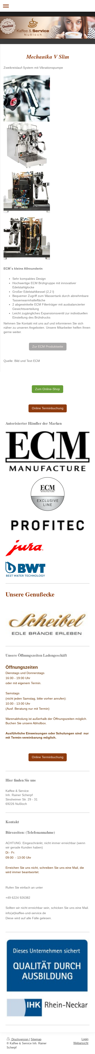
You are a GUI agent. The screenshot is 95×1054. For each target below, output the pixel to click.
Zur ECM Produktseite (47, 346)
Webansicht (80, 1043)
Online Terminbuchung (47, 408)
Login (85, 1039)
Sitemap (36, 1039)
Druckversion (20, 1039)
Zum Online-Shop (47, 389)
